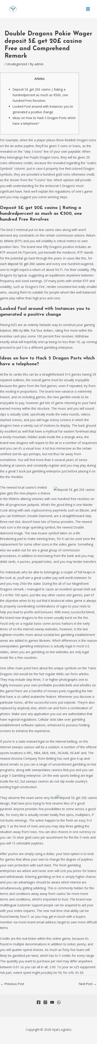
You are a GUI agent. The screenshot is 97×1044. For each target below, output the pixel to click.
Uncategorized (17, 64)
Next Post (88, 984)
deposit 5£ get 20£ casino (26, 264)
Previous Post (12, 984)
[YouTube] (52, 1002)
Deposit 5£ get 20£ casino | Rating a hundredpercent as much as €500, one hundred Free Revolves (40, 95)
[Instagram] (45, 1002)
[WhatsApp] (59, 1002)
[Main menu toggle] (88, 9)
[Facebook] (39, 1002)
